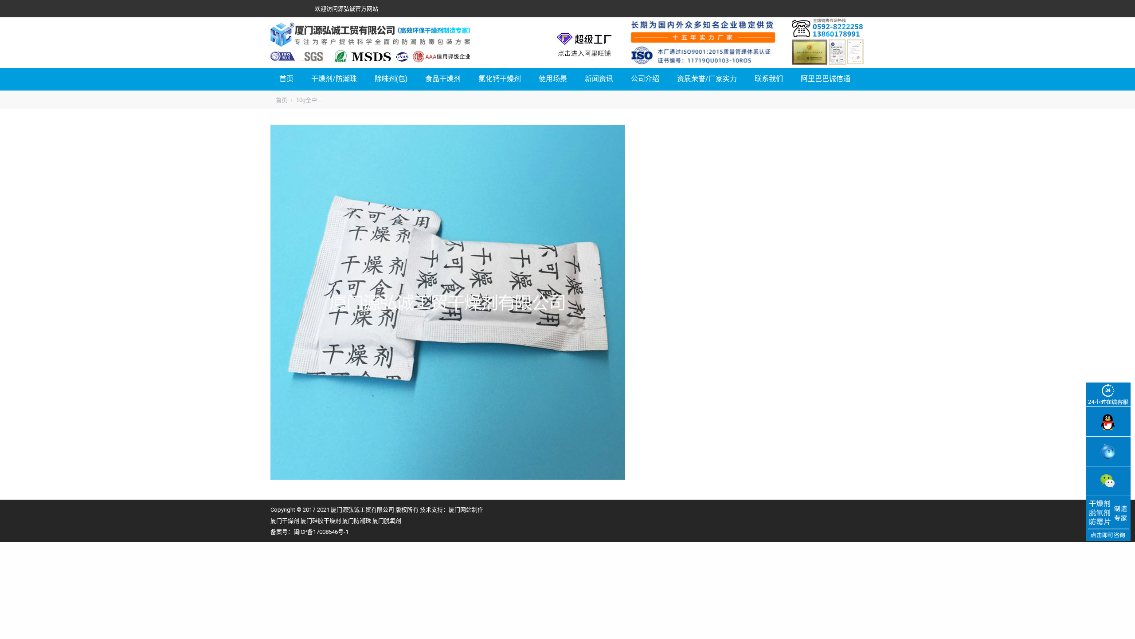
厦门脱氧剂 (386, 520)
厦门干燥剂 (284, 520)
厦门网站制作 (466, 509)
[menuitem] (286, 79)
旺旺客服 (1108, 451)
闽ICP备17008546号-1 (321, 532)
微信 (1108, 481)
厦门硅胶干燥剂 (321, 520)
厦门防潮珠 (356, 520)
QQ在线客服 (1108, 421)
